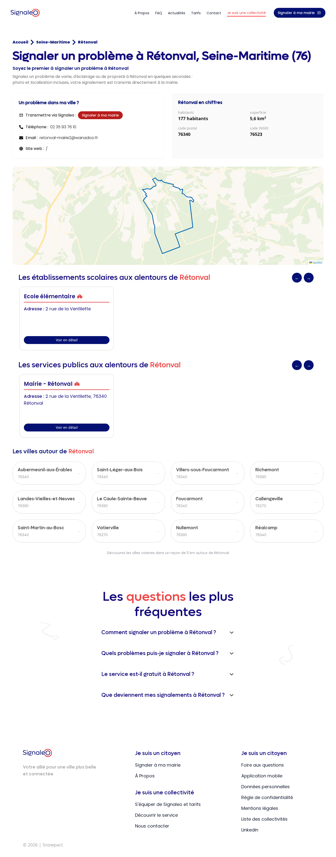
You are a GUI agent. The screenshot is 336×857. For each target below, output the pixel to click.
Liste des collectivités (264, 819)
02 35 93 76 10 (63, 127)
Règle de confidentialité (267, 797)
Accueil (20, 42)
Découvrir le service (156, 815)
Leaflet (317, 262)
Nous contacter (152, 826)
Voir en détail (67, 340)
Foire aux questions (262, 765)
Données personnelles (265, 787)
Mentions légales (259, 808)
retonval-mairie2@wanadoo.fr (69, 138)
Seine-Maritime (53, 42)
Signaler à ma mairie (296, 12)
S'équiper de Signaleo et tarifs (168, 804)
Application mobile (261, 776)
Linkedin (249, 830)
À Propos (145, 776)
